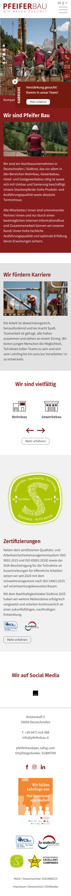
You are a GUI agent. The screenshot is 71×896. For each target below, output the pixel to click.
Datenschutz (35, 887)
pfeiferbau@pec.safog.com (35, 748)
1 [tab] (4, 46)
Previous (30, 430)
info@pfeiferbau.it (35, 737)
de (59, 3)
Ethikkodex (51, 887)
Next (41, 430)
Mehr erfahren (38, 102)
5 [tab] (4, 63)
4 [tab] (4, 59)
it (66, 3)
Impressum (19, 887)
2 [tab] (4, 50)
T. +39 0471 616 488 (35, 732)
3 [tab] (4, 54)
